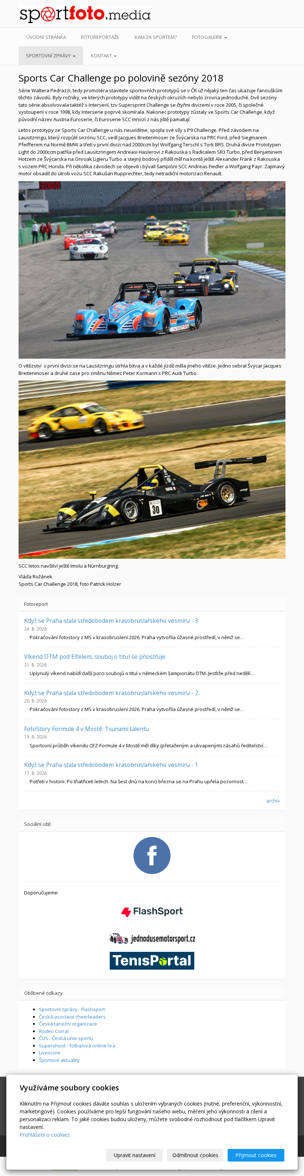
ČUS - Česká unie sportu (66, 1038)
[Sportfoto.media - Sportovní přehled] (48, 14)
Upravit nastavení (134, 1155)
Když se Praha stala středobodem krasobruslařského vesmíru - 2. (111, 693)
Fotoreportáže (100, 37)
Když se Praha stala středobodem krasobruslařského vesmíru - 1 (111, 765)
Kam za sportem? (156, 37)
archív (273, 800)
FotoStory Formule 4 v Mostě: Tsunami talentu (86, 729)
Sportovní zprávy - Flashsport (72, 1009)
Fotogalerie (208, 37)
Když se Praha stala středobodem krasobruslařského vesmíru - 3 (111, 621)
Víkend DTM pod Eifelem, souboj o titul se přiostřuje (94, 656)
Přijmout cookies (256, 1155)
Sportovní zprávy (49, 55)
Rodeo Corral (54, 1031)
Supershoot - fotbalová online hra (77, 1045)
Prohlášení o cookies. (45, 1134)
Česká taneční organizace (68, 1023)
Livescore (49, 1052)
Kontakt (102, 55)
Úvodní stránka (46, 37)
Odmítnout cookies (195, 1155)
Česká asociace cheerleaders (72, 1016)
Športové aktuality (59, 1060)
